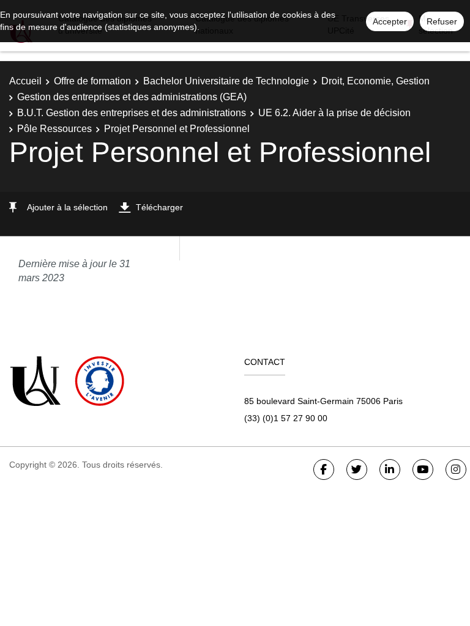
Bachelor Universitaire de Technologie (226, 81)
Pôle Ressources (54, 128)
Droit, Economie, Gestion (375, 81)
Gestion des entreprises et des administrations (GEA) (132, 97)
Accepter (390, 21)
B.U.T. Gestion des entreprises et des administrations (131, 113)
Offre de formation (92, 81)
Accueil (25, 81)
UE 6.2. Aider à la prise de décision (334, 113)
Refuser (442, 21)
